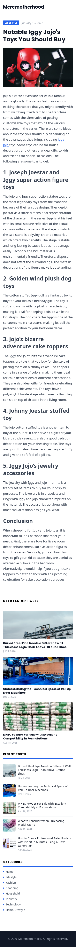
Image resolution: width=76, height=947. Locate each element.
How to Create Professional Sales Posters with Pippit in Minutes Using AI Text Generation (44, 842)
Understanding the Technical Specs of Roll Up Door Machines (37, 691)
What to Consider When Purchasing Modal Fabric (41, 822)
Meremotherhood (23, 7)
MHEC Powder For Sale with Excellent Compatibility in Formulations (30, 736)
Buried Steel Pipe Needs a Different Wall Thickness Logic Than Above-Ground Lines (34, 645)
